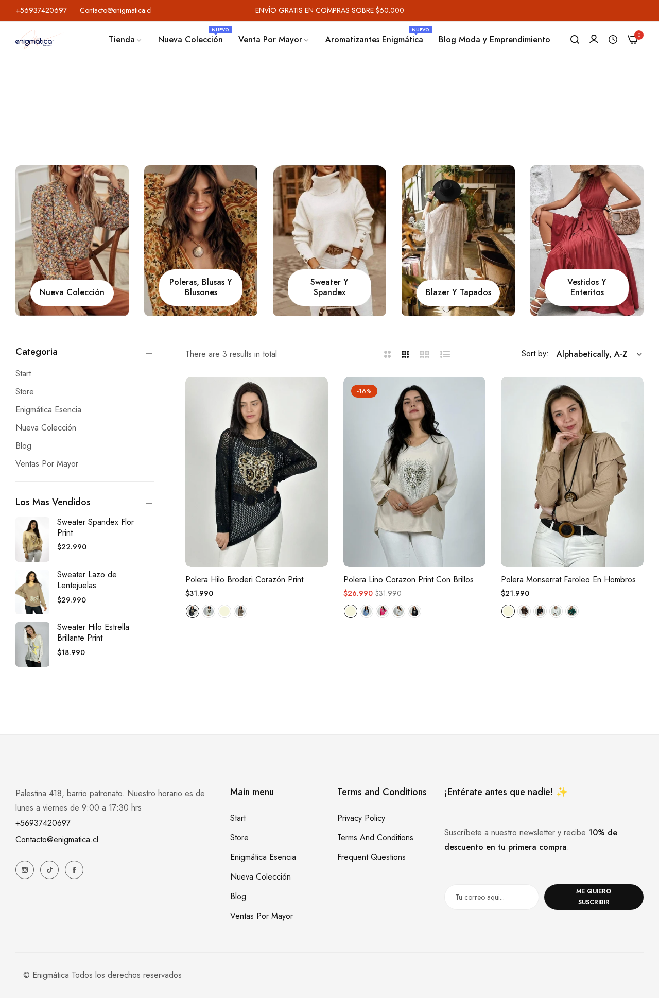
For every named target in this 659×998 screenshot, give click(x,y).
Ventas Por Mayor (261, 916)
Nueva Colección (260, 877)
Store (239, 838)
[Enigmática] (39, 39)
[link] (125, 39)
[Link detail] (24, 870)
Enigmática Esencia (263, 857)
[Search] (574, 39)
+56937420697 (43, 823)
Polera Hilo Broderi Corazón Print (244, 580)
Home (293, 128)
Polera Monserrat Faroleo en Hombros (568, 580)
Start (238, 818)
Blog (238, 896)
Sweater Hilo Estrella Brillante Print (93, 632)
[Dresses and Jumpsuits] (587, 240)
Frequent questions (371, 857)
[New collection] (72, 240)
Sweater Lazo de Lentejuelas (87, 580)
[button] (316, 396)
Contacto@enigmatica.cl (56, 840)
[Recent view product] (613, 39)
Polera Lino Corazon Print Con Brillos (408, 580)
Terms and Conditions (375, 838)
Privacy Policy (361, 818)
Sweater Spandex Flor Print (95, 527)
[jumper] (329, 240)
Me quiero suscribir (593, 897)
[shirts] (200, 240)
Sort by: (535, 353)
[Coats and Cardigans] (458, 240)
